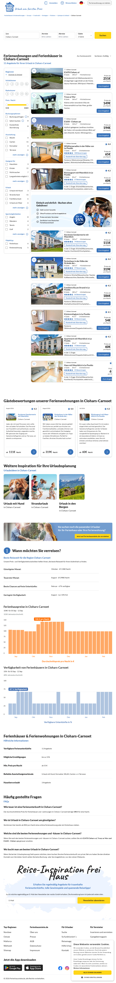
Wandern (19, 221)
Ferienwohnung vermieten (99, 3)
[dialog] (92, 960)
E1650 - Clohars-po (72, 122)
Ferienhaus (19, 243)
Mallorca (8, 941)
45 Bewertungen (80, 370)
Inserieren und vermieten (101, 932)
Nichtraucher (19, 172)
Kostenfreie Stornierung (19, 126)
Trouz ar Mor (70, 97)
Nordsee (7, 932)
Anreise (45, 34)
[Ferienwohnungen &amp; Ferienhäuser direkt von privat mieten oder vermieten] (23, 9)
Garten (19, 142)
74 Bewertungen (80, 241)
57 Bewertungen (80, 179)
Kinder (19, 168)
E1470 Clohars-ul (71, 72)
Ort (7, 34)
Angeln (19, 217)
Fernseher (19, 146)
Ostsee (7, 936)
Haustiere (19, 164)
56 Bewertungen (80, 319)
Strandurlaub (19, 195)
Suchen (102, 35)
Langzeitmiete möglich (19, 176)
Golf (19, 229)
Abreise (62, 34)
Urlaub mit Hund (19, 190)
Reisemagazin (68, 941)
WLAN (19, 138)
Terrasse (19, 150)
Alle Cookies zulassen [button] (92, 972)
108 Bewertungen (80, 153)
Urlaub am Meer (19, 203)
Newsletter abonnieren (93, 900)
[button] (92, 977)
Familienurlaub (19, 199)
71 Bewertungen (80, 345)
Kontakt (65, 950)
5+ (27, 84)
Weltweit (8, 945)
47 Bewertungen (80, 268)
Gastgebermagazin (98, 936)
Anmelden (53, 3)
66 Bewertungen (80, 294)
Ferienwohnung (19, 247)
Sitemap (7, 950)
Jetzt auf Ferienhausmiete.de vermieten (93, 536)
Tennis (19, 225)
